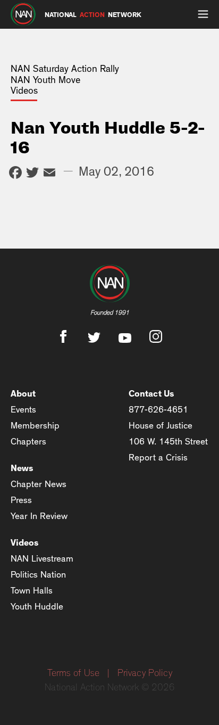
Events (23, 409)
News (22, 468)
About (23, 393)
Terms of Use (73, 673)
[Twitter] (32, 174)
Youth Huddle (37, 606)
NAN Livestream (42, 558)
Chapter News (38, 484)
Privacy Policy (144, 673)
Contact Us (151, 393)
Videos (25, 542)
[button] (203, 14)
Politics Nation (38, 574)
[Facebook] (15, 174)
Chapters (28, 441)
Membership (35, 425)
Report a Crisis (158, 457)
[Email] (49, 174)
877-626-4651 (158, 409)
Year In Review (39, 516)
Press (21, 500)
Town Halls (32, 590)
